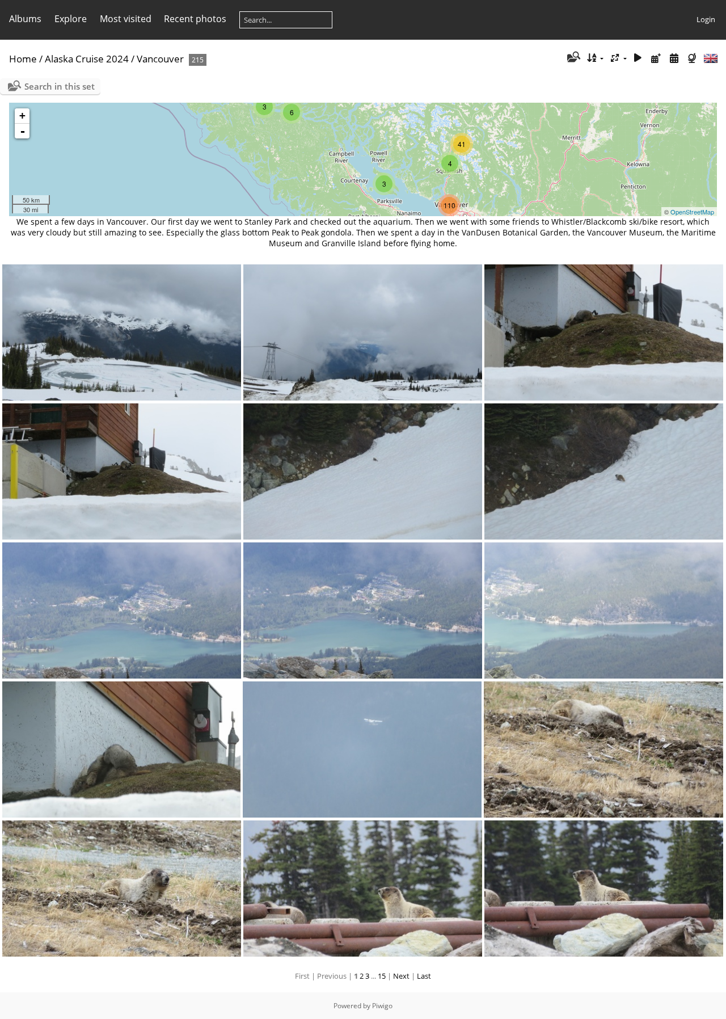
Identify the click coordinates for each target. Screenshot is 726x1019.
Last (424, 976)
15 (382, 976)
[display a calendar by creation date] (674, 58)
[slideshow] (638, 58)
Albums (25, 18)
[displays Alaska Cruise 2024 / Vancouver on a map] (693, 58)
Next (401, 976)
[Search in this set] (572, 58)
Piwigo (382, 1005)
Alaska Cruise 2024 (87, 58)
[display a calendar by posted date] (656, 58)
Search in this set (59, 86)
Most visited (125, 18)
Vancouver (160, 58)
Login (706, 19)
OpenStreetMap (692, 211)
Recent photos (195, 18)
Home (23, 58)
